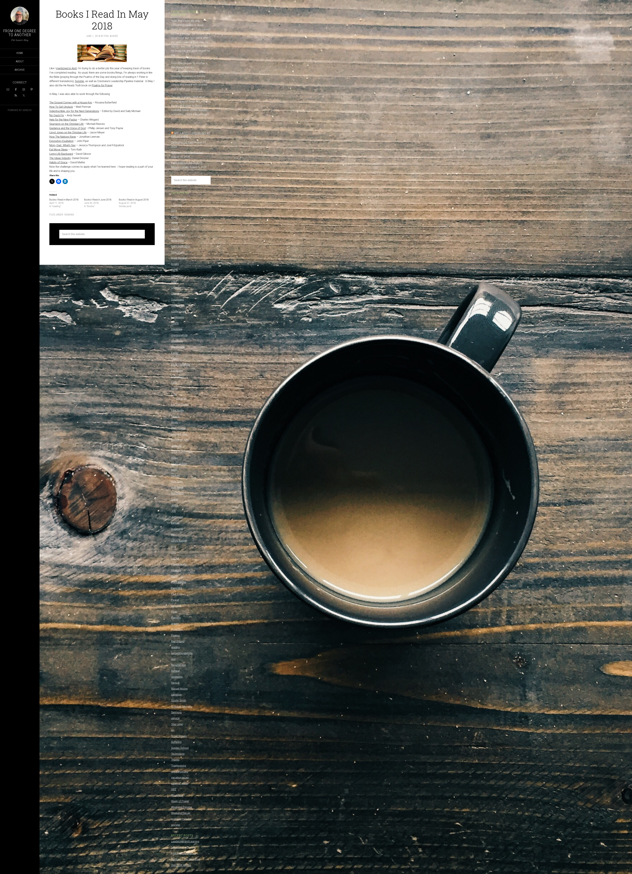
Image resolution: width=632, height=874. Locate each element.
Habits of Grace (58, 162)
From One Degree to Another (19, 33)
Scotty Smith (178, 700)
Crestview (177, 329)
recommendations (182, 653)
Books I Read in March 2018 (63, 199)
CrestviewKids (179, 335)
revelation (177, 676)
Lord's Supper (179, 540)
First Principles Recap (183, 853)
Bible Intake (178, 252)
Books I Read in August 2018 (133, 199)
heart (174, 469)
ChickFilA (181, 398)
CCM (174, 281)
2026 (174, 216)
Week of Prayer (180, 801)
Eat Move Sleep (58, 149)
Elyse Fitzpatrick (180, 364)
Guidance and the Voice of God (67, 128)
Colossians (177, 299)
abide (174, 222)
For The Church (180, 404)
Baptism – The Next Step (185, 859)
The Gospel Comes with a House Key (70, 102)
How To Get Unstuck (61, 106)
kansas (175, 522)
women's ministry (181, 819)
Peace (175, 599)
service (175, 718)
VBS (173, 789)
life (172, 534)
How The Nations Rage (62, 136)
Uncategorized (179, 771)
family (174, 388)
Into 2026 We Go (181, 865)
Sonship (79, 81)
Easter (175, 352)
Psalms (175, 635)
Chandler (176, 287)
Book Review (178, 258)
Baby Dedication (180, 246)
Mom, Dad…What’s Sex (62, 145)
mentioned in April (66, 68)
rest (173, 659)
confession (177, 317)
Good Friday (178, 428)
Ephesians (177, 370)
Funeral (175, 416)
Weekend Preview (181, 807)
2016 (174, 210)
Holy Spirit (177, 481)
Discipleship (178, 347)
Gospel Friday (179, 434)
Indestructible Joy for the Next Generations (74, 111)
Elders (174, 358)
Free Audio (177, 410)
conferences (178, 311)
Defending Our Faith (182, 142)
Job (173, 511)
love (173, 546)
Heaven (175, 475)
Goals (174, 422)
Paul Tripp (176, 594)
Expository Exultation (61, 141)
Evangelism (177, 376)
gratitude (176, 446)
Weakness (177, 795)
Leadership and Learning (185, 841)
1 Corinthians (178, 198)
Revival (175, 682)
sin (172, 730)
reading (69, 214)
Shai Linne (177, 724)
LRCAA (175, 558)
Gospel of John (180, 440)
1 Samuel (176, 204)
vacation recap (180, 777)
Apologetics (178, 234)
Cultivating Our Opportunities (187, 152)
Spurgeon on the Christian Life (66, 123)
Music (174, 576)
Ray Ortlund (177, 641)
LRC (173, 552)
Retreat (175, 671)
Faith (174, 382)
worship (175, 824)
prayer (175, 623)
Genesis (27, 110)
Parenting (176, 588)
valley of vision (179, 783)
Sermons (176, 712)
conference (177, 305)
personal (176, 605)
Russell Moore (179, 688)
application (177, 240)
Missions (176, 570)
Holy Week (177, 487)
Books (175, 264)
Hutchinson (177, 493)
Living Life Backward (61, 153)
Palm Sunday (178, 582)
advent (175, 228)
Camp (174, 270)
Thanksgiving (178, 765)
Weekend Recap (180, 813)
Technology (178, 753)
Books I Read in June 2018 (97, 199)
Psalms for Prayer (102, 85)
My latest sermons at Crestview (191, 134)
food (174, 394)
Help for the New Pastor (63, 119)
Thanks (175, 759)
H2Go (174, 457)
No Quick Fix (56, 115)
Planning (176, 617)
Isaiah (174, 499)
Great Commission (182, 451)
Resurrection (178, 665)
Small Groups (179, 736)
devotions (177, 341)
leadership (177, 528)
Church (175, 293)
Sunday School (180, 747)
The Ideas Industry (60, 158)
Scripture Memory (181, 706)
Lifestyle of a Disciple (183, 847)
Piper (174, 611)
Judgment (177, 517)
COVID (175, 323)
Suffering (176, 742)
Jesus (174, 505)
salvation (176, 694)
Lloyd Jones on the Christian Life (68, 132)
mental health (179, 564)
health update (179, 463)
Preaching (177, 629)
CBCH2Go (177, 275)
